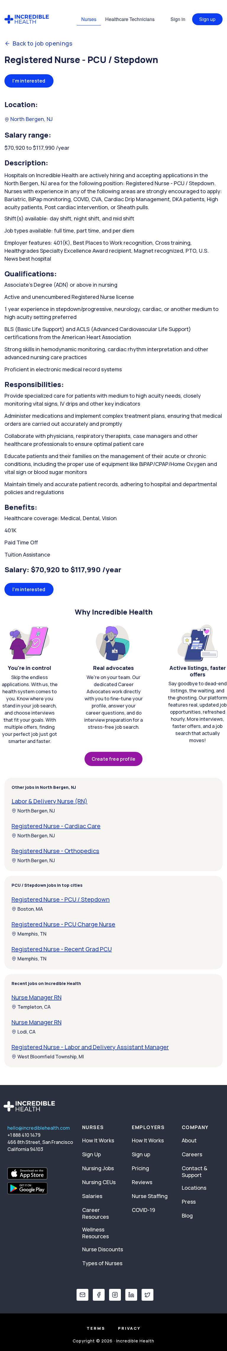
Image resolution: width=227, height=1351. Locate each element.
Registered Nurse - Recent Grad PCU (62, 949)
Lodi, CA (26, 1031)
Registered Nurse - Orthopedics (55, 851)
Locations (194, 1187)
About (189, 1140)
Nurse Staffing (150, 1196)
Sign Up (91, 1154)
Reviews (142, 1182)
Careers (192, 1154)
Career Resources (95, 1213)
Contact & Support (194, 1172)
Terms (96, 1328)
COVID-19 (143, 1209)
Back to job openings (42, 43)
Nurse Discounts (102, 1249)
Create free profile (113, 759)
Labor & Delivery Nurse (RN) (49, 801)
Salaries (92, 1196)
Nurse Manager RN (36, 997)
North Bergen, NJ (31, 118)
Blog (187, 1215)
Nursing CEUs (99, 1182)
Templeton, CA (34, 1007)
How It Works (98, 1140)
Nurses (88, 19)
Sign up (207, 19)
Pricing (140, 1168)
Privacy (129, 1328)
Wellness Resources (95, 1233)
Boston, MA (30, 909)
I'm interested (29, 81)
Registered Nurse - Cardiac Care (56, 826)
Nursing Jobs (98, 1168)
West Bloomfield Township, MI (50, 1056)
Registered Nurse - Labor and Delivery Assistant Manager (90, 1047)
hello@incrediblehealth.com (38, 1128)
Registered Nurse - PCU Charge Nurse (63, 924)
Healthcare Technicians (130, 19)
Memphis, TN (31, 934)
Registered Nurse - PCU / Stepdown (61, 899)
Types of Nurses (102, 1263)
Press (189, 1201)
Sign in (178, 19)
